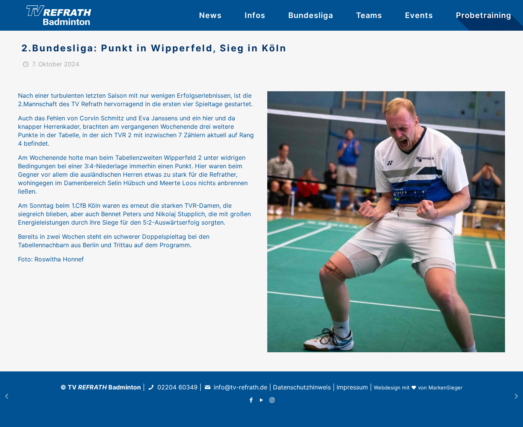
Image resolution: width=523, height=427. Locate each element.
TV (87, 387)
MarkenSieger (445, 387)
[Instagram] (272, 400)
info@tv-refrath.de (240, 387)
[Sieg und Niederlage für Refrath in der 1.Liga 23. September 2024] (6, 396)
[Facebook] (251, 400)
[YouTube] (262, 400)
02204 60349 (176, 387)
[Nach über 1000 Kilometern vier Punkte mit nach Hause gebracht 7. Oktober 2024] (516, 396)
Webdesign (387, 387)
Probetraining (484, 15)
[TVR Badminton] (61, 15)
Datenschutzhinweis (302, 387)
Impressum (352, 387)
